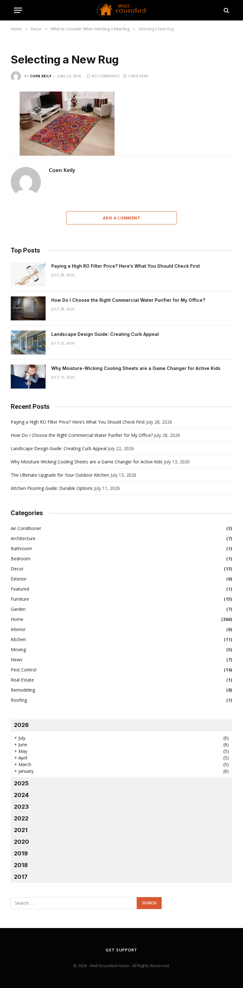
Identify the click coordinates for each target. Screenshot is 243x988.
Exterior (19, 579)
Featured (20, 589)
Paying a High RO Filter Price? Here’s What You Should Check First (125, 266)
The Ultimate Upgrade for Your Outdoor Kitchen (60, 475)
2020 (21, 841)
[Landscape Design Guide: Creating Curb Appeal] (28, 342)
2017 (21, 876)
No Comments (105, 76)
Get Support (121, 950)
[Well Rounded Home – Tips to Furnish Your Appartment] (121, 10)
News (16, 660)
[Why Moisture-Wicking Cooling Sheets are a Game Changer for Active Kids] (28, 377)
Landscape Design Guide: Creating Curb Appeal (105, 334)
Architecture (23, 538)
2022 (21, 818)
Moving (18, 649)
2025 (21, 783)
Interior (18, 629)
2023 (21, 806)
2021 (21, 830)
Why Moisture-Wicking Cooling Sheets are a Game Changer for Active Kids (136, 368)
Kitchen (18, 639)
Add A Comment (121, 218)
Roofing (19, 700)
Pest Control (23, 670)
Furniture (20, 599)
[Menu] (18, 10)
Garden (18, 609)
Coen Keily (40, 76)
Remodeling (23, 690)
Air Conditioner (26, 528)
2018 (21, 865)
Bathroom (21, 548)
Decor (17, 569)
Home (17, 619)
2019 (21, 853)
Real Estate (22, 680)
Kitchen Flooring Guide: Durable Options (52, 488)
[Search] (225, 10)
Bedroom (20, 559)
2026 (21, 725)
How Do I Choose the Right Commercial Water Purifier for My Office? (128, 300)
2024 (21, 795)
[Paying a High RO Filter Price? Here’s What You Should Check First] (28, 274)
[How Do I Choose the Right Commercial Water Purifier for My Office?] (28, 308)
